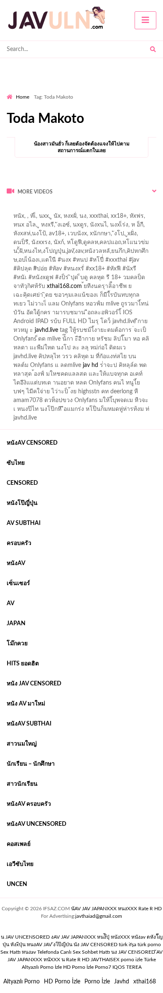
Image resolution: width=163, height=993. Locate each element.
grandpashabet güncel (40, 227)
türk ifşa (127, 944)
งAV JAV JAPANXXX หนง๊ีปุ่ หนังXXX (90, 937)
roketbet (147, 218)
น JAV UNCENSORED (25, 937)
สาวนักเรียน (22, 784)
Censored (22, 483)
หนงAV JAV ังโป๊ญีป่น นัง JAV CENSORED (72, 944)
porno (14, 209)
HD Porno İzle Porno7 (87, 967)
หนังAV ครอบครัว (29, 804)
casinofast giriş (111, 218)
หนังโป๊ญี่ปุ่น (22, 503)
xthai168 (144, 982)
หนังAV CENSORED (32, 443)
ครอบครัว (19, 543)
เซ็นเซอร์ (18, 583)
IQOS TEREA (127, 967)
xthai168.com (64, 286)
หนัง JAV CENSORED (34, 684)
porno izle (36, 209)
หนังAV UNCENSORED (36, 824)
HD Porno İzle (62, 982)
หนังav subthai (29, 724)
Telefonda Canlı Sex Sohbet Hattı (73, 952)
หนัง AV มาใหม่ (26, 704)
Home (22, 96)
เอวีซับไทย (20, 864)
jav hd (90, 365)
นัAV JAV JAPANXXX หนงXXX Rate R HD (116, 908)
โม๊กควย (17, 644)
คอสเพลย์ (19, 844)
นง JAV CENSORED (133, 952)
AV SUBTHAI (24, 523)
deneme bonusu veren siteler (122, 209)
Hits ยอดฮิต (23, 664)
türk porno (149, 944)
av (11, 603)
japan (16, 623)
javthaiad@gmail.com (98, 916)
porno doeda (67, 209)
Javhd (121, 982)
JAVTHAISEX (105, 959)
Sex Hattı (10, 952)
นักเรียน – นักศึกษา (31, 764)
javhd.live (46, 330)
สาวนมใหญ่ (22, 744)
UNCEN (17, 884)
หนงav (29, 952)
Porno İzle (97, 982)
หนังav (16, 563)
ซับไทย (16, 463)
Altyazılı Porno (21, 982)
